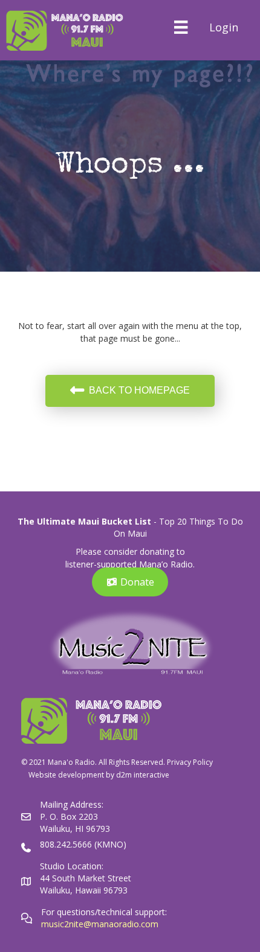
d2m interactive (142, 775)
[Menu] (180, 27)
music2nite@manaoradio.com (99, 924)
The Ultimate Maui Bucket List (84, 521)
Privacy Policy (190, 762)
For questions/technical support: (105, 912)
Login (223, 27)
